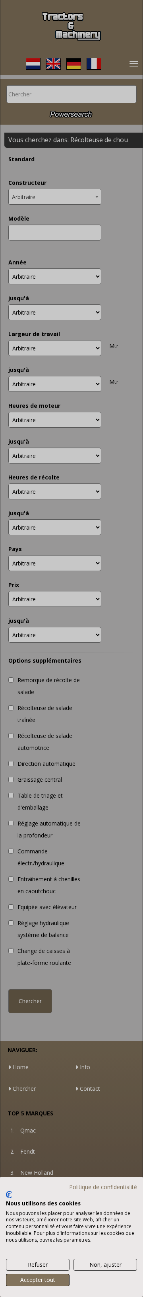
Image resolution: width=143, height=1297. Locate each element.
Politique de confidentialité (103, 1187)
